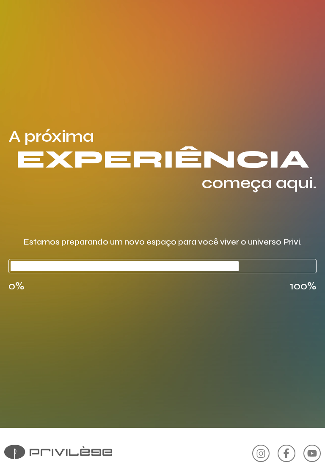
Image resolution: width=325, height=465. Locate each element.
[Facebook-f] (286, 453)
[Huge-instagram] (261, 453)
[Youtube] (312, 453)
